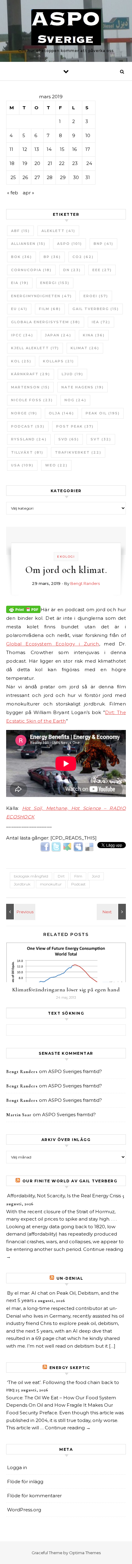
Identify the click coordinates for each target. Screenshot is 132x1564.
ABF (20, 231)
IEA (101, 322)
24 (89, 163)
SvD (68, 439)
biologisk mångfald (31, 876)
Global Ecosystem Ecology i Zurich (52, 644)
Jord (96, 876)
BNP (103, 243)
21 (50, 163)
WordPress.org (24, 1510)
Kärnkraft (30, 374)
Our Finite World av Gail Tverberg (70, 1181)
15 (62, 149)
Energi (54, 283)
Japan (58, 335)
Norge (24, 413)
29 (63, 177)
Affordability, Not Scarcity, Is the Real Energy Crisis (64, 1196)
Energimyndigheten (41, 296)
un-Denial (69, 1278)
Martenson (30, 387)
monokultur (51, 884)
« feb (12, 193)
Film (50, 309)
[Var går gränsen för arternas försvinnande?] (112, 911)
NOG (75, 400)
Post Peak (75, 426)
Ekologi (66, 557)
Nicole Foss (32, 400)
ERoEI (95, 296)
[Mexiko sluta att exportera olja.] (20, 911)
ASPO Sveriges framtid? (75, 1071)
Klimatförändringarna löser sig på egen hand (66, 989)
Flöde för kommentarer (34, 1496)
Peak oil (103, 413)
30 (76, 177)
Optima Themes (85, 1552)
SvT (101, 439)
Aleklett (58, 231)
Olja (61, 413)
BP (52, 257)
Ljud (72, 374)
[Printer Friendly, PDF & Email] (23, 609)
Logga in (17, 1467)
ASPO (69, 243)
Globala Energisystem (45, 322)
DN (72, 270)
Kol (21, 361)
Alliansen (28, 243)
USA (22, 465)
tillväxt (27, 452)
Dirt (61, 876)
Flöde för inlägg (25, 1481)
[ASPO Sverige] (66, 28)
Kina (94, 335)
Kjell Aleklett (35, 348)
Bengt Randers (85, 583)
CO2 (83, 257)
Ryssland (29, 439)
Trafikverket (78, 452)
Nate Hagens (82, 387)
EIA (20, 283)
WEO (56, 465)
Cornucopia (31, 270)
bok (21, 257)
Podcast (28, 426)
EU (19, 309)
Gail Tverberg (95, 309)
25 (13, 177)
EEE (102, 270)
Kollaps (58, 361)
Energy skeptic (69, 1367)
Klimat (85, 348)
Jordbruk (22, 884)
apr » (28, 193)
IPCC (22, 335)
